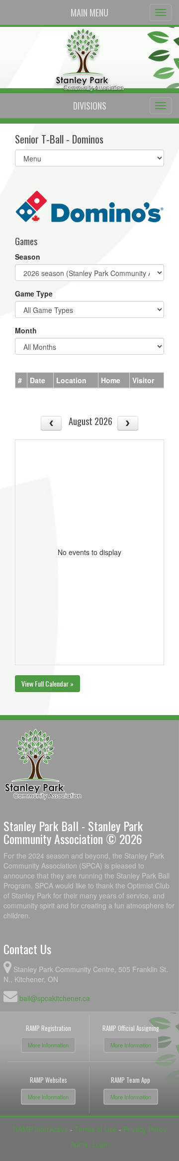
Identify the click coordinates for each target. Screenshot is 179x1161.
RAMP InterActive (40, 1129)
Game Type (34, 293)
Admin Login (89, 1144)
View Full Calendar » (47, 683)
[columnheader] (21, 380)
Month (26, 330)
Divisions (89, 105)
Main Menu (89, 12)
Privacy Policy (145, 1129)
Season (27, 257)
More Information (48, 1045)
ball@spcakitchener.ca (54, 998)
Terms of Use (96, 1129)
